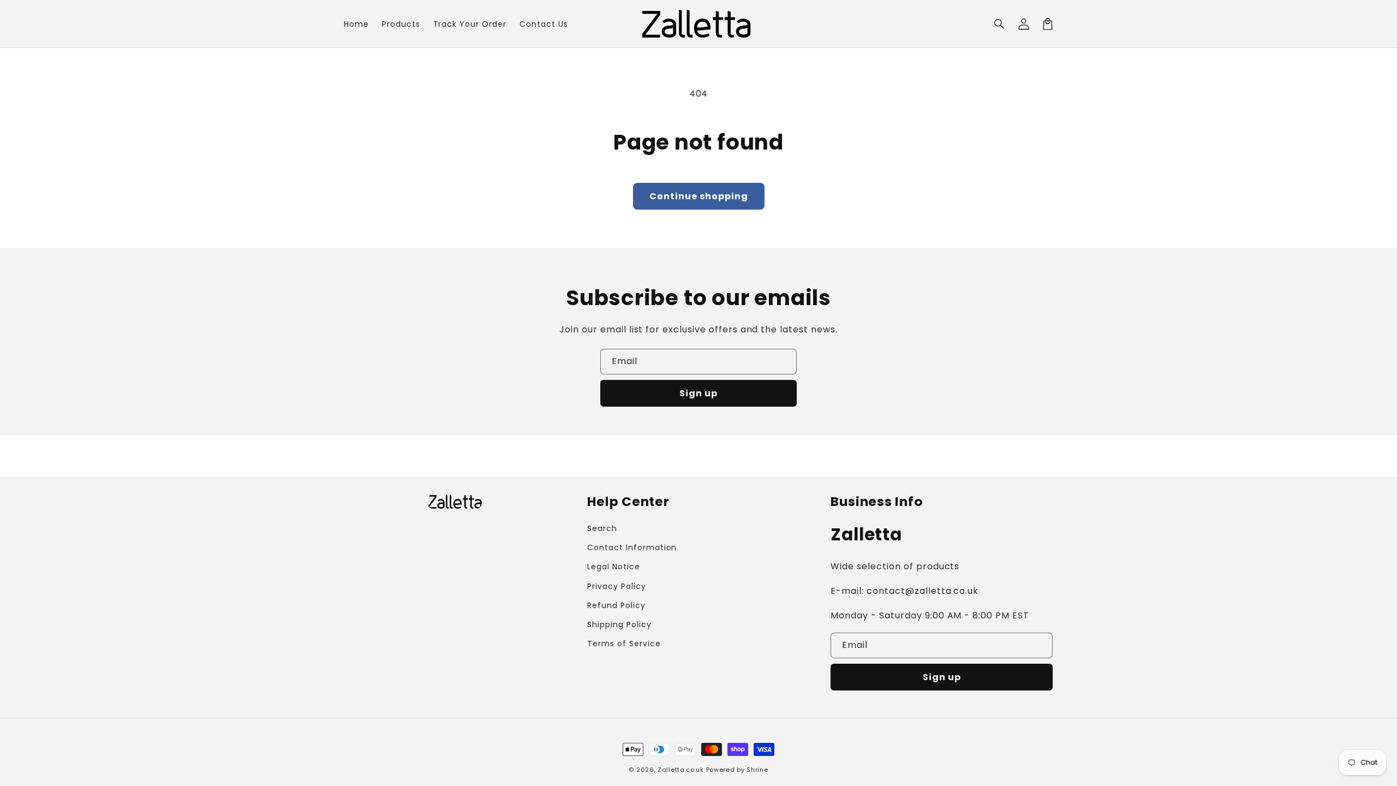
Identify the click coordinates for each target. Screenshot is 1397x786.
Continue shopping (698, 196)
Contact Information (632, 547)
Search (602, 528)
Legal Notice (613, 566)
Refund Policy (616, 605)
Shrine (757, 769)
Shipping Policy (619, 624)
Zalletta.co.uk (681, 769)
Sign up (698, 393)
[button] (1000, 24)
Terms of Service (623, 643)
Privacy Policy (616, 586)
